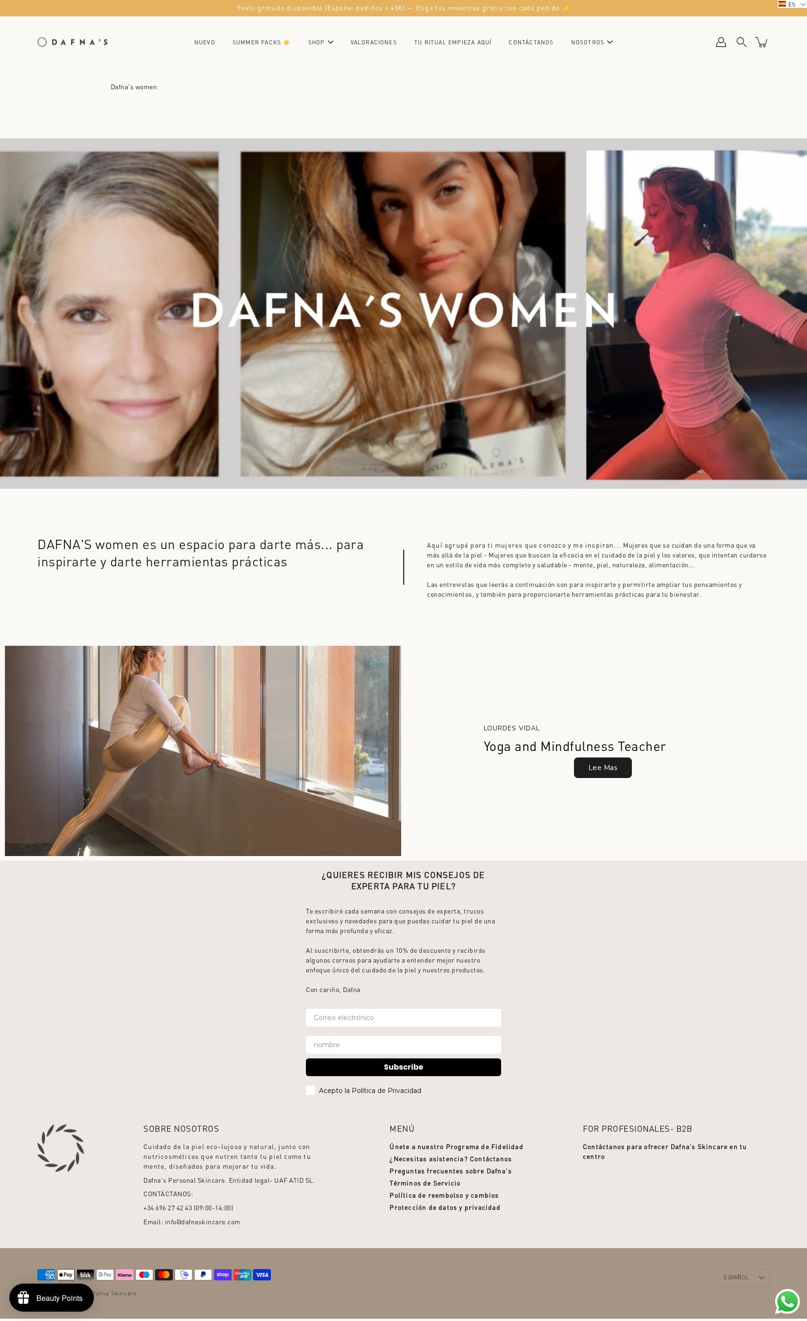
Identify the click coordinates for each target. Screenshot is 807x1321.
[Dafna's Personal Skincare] (72, 42)
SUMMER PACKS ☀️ (262, 42)
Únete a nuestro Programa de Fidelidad (456, 1146)
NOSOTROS (588, 42)
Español (736, 1277)
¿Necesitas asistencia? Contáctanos (450, 1158)
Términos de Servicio (424, 1182)
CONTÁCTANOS (531, 42)
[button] (792, 4)
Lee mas (603, 767)
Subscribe (403, 1067)
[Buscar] (741, 42)
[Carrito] (762, 42)
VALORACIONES (374, 42)
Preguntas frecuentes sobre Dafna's (450, 1170)
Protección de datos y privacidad (444, 1207)
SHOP (316, 42)
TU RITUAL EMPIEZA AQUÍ (452, 42)
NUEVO (204, 42)
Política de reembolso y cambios (444, 1195)
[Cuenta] (721, 42)
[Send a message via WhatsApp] (787, 1301)
